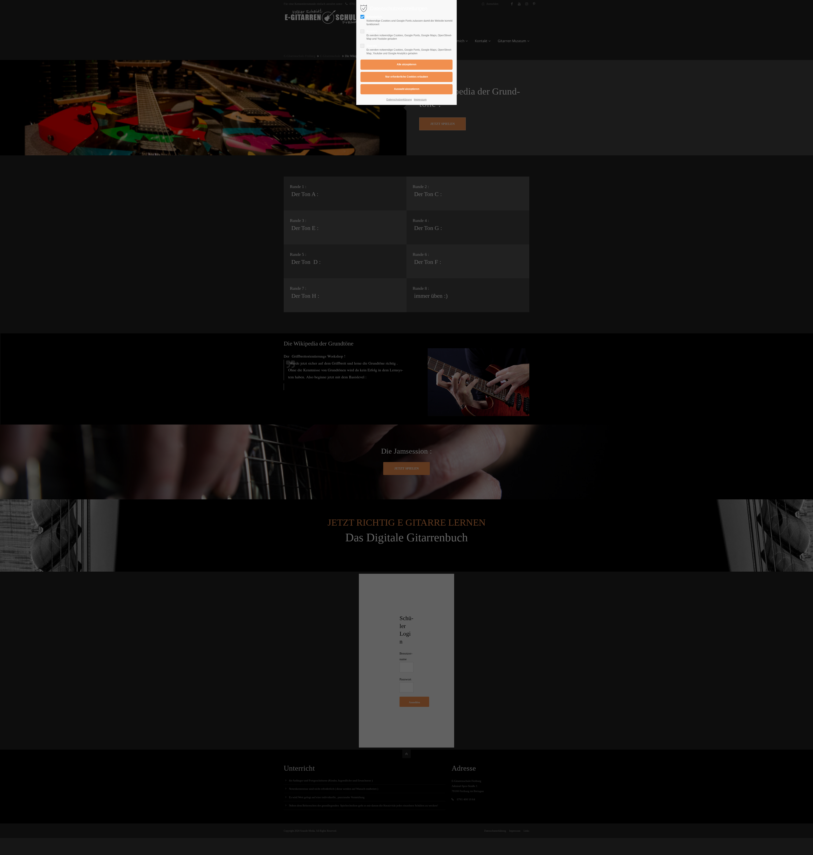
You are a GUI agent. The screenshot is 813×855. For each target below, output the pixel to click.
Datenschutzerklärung (399, 99)
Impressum (420, 99)
